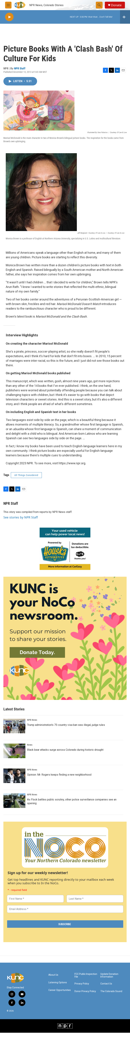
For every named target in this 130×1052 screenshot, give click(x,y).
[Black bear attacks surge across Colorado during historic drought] (14, 751)
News (29, 744)
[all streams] (125, 17)
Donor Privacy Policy (85, 991)
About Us (53, 975)
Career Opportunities (59, 990)
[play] (9, 17)
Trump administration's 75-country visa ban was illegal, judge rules (66, 724)
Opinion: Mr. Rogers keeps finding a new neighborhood (59, 774)
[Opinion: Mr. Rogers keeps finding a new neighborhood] (14, 775)
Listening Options (57, 982)
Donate (116, 5)
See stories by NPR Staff (20, 517)
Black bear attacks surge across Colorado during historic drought (65, 749)
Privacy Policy (81, 983)
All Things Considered (26, 475)
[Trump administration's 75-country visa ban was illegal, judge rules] (14, 726)
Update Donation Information (109, 975)
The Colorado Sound (111, 991)
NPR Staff (19, 68)
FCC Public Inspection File (85, 975)
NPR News (32, 720)
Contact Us (106, 983)
